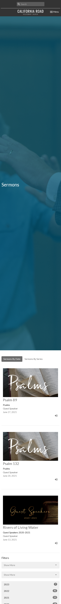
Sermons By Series (34, 359)
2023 (30, 584)
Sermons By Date (11, 359)
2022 (30, 590)
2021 (30, 597)
